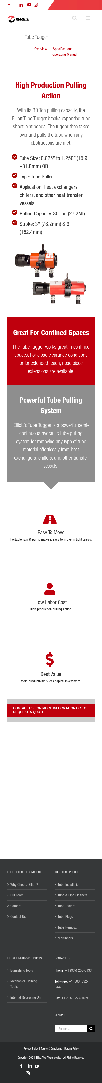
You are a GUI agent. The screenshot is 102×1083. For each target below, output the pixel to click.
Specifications (62, 48)
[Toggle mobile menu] (88, 17)
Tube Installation (69, 884)
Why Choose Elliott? (24, 884)
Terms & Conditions (51, 1048)
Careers (15, 906)
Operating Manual (64, 54)
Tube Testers (66, 906)
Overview (40, 48)
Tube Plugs (65, 916)
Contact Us (18, 916)
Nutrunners (65, 938)
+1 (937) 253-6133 (78, 970)
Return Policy (71, 1048)
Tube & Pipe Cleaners (72, 895)
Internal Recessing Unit (26, 997)
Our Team (17, 895)
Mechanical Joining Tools (23, 984)
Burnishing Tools (21, 970)
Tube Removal (67, 927)
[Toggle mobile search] (74, 17)
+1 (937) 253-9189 (74, 998)
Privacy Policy (31, 1048)
